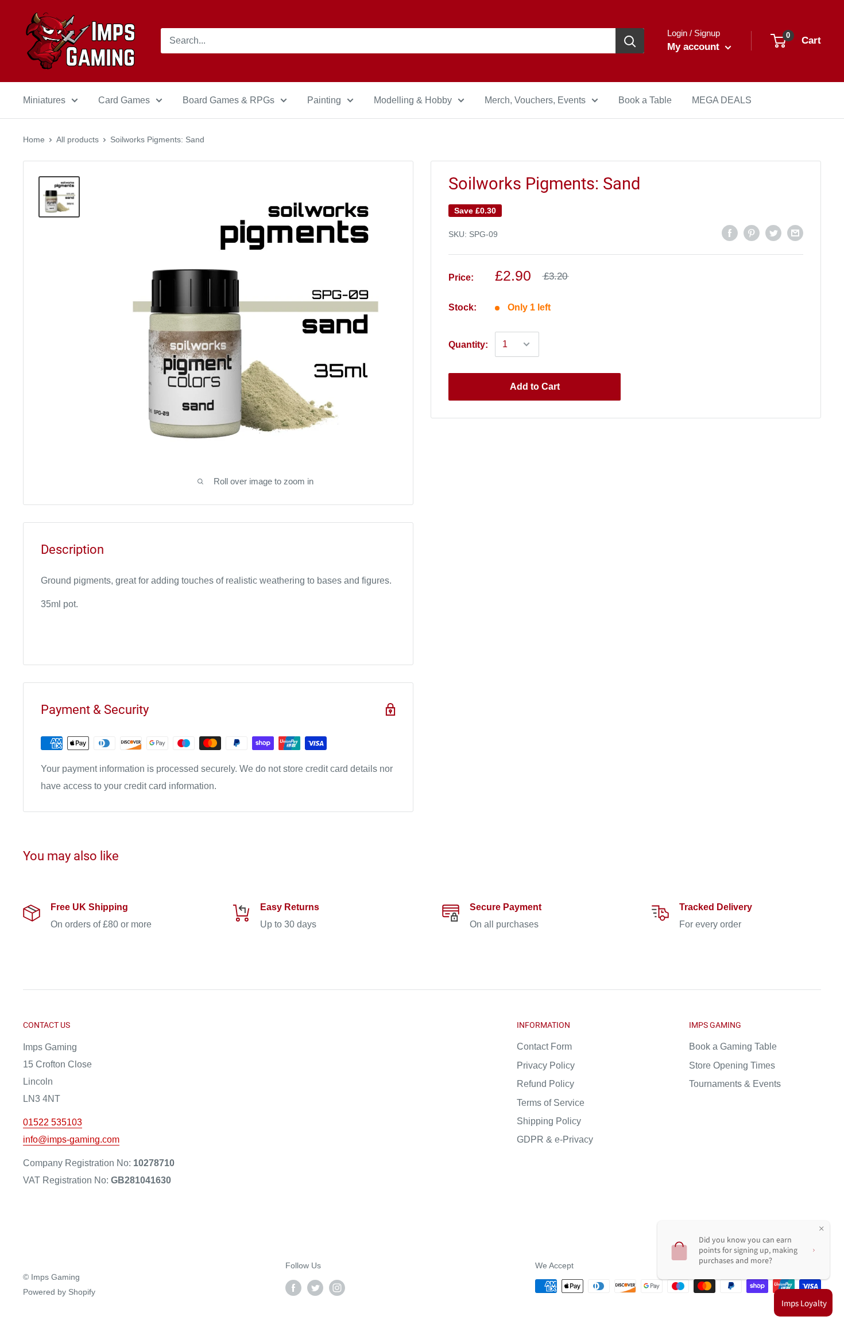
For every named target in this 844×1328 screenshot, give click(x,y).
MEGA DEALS (722, 100)
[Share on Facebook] (730, 232)
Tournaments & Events (735, 1084)
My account (694, 46)
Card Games (124, 100)
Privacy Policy (546, 1065)
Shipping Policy (549, 1121)
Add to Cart (535, 386)
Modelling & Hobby (413, 100)
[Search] (629, 40)
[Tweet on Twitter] (773, 232)
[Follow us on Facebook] (293, 1287)
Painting (324, 100)
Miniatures (44, 100)
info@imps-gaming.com (71, 1139)
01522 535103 (52, 1122)
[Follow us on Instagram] (337, 1287)
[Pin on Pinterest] (752, 232)
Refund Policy (545, 1084)
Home (34, 139)
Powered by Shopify (59, 1291)
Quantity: (468, 344)
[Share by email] (795, 232)
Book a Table (645, 100)
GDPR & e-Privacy (555, 1139)
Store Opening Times (732, 1065)
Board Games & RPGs (228, 100)
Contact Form (544, 1046)
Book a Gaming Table (733, 1046)
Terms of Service (550, 1103)
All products (77, 139)
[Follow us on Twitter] (315, 1287)
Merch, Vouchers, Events (535, 100)
